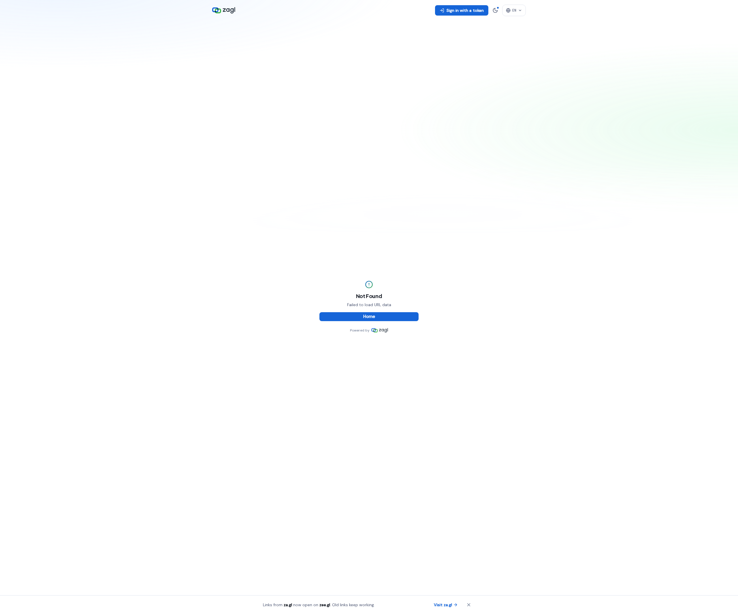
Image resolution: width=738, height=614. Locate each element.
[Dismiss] (468, 604)
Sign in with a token (465, 10)
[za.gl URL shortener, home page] (223, 10)
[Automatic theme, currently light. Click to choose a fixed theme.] (495, 10)
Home (369, 316)
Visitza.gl (443, 604)
